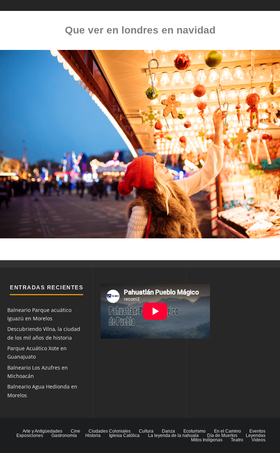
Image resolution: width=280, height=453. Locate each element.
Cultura (146, 431)
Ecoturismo (194, 431)
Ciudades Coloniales (110, 431)
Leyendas (255, 435)
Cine (75, 431)
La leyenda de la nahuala (173, 435)
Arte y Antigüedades (42, 431)
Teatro (237, 440)
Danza (168, 431)
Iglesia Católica (124, 435)
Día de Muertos (222, 435)
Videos (258, 440)
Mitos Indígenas (206, 440)
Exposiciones (29, 435)
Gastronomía (64, 435)
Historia (93, 435)
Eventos (257, 431)
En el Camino (227, 431)
